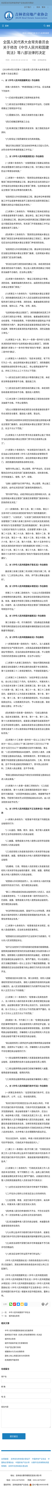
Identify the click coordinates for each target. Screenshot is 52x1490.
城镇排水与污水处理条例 (14, 1352)
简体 (38, 7)
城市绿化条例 (14, 1316)
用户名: (4, 1377)
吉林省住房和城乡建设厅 (20, 1459)
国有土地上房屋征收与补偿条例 (17, 1356)
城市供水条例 (10, 1339)
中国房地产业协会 (39, 1459)
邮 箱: (3, 1387)
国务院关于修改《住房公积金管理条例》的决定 (23, 1335)
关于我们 (27, 7)
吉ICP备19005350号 (40, 1485)
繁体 (43, 7)
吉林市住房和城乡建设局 (18, 1466)
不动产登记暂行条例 (13, 1347)
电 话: (3, 1397)
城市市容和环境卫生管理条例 (16, 1343)
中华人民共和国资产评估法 (19, 1312)
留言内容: (5, 1407)
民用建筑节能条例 (12, 1360)
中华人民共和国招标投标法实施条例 (19, 1330)
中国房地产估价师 (22, 1462)
